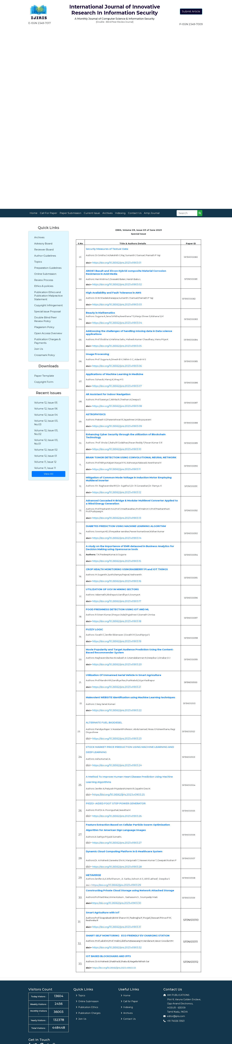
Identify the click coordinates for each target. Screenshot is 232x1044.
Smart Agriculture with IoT (102, 912)
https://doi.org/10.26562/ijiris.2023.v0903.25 (118, 794)
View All (48, 473)
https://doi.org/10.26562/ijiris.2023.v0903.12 (116, 492)
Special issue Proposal (47, 311)
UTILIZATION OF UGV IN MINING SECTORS (112, 589)
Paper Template (44, 375)
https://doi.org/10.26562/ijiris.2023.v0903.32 (117, 947)
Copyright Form (43, 381)
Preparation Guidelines (47, 267)
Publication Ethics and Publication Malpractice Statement (48, 296)
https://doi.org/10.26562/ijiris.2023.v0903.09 (117, 426)
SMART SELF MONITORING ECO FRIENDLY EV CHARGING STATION (128, 935)
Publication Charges (89, 1013)
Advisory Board (43, 243)
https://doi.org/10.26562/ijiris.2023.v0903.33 (114, 967)
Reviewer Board (44, 249)
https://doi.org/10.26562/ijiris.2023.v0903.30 (116, 903)
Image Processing (97, 354)
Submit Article (191, 11)
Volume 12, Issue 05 (45, 402)
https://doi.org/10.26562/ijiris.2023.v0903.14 (116, 537)
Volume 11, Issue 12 (45, 461)
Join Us (38, 348)
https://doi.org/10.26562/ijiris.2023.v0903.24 (117, 765)
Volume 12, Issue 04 (46, 414)
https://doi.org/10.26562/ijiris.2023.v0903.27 (117, 842)
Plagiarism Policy (44, 327)
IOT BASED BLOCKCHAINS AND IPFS (108, 956)
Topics (38, 261)
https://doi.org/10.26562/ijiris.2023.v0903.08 (117, 406)
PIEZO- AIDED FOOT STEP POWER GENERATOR (116, 803)
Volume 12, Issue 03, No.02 (46, 432)
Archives (107, 213)
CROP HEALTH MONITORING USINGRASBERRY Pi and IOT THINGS (127, 569)
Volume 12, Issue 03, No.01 (46, 442)
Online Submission (45, 273)
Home (33, 213)
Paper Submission (70, 213)
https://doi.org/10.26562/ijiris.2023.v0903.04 (117, 322)
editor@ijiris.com (176, 1016)
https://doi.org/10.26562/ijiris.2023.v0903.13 (116, 517)
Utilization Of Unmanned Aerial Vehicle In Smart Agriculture (123, 675)
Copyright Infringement (48, 305)
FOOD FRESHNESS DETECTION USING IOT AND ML (117, 609)
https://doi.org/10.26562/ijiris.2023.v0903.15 (116, 561)
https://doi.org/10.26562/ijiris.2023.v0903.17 (116, 601)
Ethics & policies (43, 285)
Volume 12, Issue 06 (45, 408)
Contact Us (134, 213)
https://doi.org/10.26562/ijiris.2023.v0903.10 (116, 449)
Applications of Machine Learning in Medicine (114, 374)
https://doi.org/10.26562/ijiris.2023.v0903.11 (116, 469)
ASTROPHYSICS (96, 414)
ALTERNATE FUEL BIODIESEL (104, 722)
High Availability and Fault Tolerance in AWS (113, 292)
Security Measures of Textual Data (107, 248)
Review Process (43, 279)
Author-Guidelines (45, 255)
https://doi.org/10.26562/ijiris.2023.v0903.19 (116, 641)
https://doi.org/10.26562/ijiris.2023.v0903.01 (116, 262)
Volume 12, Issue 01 (45, 455)
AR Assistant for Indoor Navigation (108, 394)
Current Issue (92, 213)
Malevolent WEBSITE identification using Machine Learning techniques (130, 697)
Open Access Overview (48, 333)
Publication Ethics (88, 1007)
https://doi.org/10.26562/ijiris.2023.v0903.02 (117, 284)
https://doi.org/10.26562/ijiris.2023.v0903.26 (117, 815)
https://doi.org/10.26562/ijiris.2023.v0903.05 (117, 345)
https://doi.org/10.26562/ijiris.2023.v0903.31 (116, 926)
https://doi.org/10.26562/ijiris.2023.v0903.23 (117, 738)
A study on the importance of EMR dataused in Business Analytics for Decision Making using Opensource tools (130, 548)
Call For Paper (48, 213)
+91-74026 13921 (176, 1021)
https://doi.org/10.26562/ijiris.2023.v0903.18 (116, 621)
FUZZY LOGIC (94, 629)
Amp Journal (152, 213)
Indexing (120, 213)
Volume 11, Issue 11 (45, 467)
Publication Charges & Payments (47, 341)
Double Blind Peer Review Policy (45, 319)
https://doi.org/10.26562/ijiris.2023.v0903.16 (116, 581)
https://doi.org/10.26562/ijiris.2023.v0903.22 (117, 710)
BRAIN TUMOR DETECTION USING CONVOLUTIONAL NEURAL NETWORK (131, 457)
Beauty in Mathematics (100, 312)
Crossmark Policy (44, 355)
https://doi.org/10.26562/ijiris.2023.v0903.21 (116, 686)
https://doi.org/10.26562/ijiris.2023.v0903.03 (117, 304)
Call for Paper (130, 1001)
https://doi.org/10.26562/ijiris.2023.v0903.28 (117, 866)
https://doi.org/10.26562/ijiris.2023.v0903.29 (116, 885)
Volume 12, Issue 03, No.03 (46, 422)
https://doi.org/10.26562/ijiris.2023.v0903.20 (117, 664)
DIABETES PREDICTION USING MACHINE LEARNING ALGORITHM (126, 526)
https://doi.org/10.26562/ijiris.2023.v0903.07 (117, 385)
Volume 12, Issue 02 (45, 449)
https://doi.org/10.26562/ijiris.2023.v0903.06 (117, 365)
